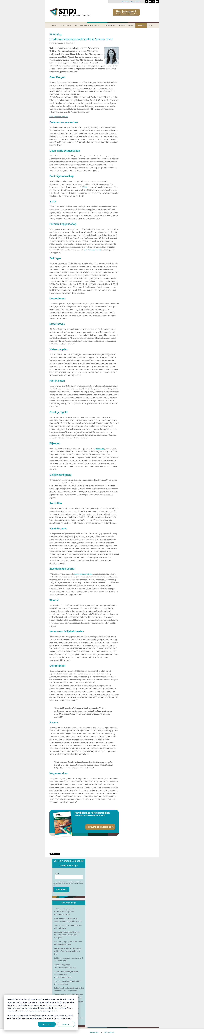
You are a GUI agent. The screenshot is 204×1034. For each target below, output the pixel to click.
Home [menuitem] (53, 25)
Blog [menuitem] (131, 1)
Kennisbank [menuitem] (109, 25)
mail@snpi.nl (94, 1032)
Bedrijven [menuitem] (66, 25)
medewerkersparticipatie (83, 574)
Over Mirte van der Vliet (58, 117)
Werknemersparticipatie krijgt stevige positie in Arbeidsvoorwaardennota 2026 (67, 951)
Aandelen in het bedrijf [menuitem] (87, 25)
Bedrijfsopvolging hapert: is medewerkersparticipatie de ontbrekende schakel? (64, 911)
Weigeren (65, 1024)
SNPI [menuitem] (151, 25)
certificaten (100, 449)
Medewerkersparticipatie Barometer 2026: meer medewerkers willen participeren (67, 935)
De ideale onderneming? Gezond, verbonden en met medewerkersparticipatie (66, 974)
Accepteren (47, 1024)
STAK (84, 187)
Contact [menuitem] (137, 1)
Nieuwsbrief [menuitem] (125, 1)
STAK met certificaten (92, 250)
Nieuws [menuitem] (140, 25)
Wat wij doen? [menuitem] (126, 25)
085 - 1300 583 (109, 1032)
